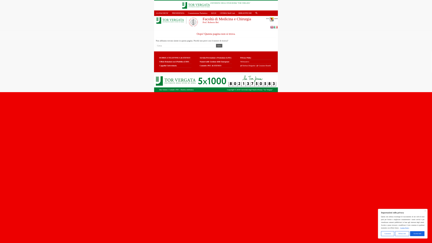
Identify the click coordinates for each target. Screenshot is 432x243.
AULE (213, 13)
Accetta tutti (417, 233)
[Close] (425, 210)
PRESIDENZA (178, 13)
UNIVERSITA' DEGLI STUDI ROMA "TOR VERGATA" (230, 3)
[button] (256, 13)
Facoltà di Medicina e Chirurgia (227, 19)
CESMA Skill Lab (227, 13)
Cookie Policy (404, 228)
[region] (403, 223)
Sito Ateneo (163, 90)
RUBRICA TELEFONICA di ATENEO (174, 58)
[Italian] (276, 27)
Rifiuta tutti (402, 233)
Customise (387, 233)
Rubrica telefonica (187, 90)
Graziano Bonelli (263, 66)
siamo (272, 18)
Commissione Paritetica (197, 13)
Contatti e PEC (174, 90)
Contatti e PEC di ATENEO (210, 66)
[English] (272, 27)
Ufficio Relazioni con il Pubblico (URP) (174, 62)
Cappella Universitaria (168, 66)
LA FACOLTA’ (162, 13)
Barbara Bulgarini (247, 66)
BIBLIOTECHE (245, 13)
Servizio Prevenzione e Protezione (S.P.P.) (215, 58)
